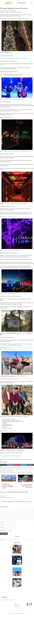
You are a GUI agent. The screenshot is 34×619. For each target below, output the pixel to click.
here (12, 117)
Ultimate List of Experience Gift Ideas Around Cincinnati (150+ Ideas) (8, 486)
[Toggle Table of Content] (10, 52)
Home (15, 603)
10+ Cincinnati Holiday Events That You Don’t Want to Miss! (26, 486)
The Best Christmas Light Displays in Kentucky (12, 455)
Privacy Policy (16, 605)
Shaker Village (22, 333)
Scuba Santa (24, 472)
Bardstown (3, 472)
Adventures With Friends (6, 467)
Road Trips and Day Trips (29, 469)
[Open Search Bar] (30, 3)
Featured (2, 469)
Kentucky (12, 469)
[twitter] (29, 603)
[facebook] (31, 603)
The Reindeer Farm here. (12, 430)
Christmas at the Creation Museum (10, 250)
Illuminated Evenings (4, 345)
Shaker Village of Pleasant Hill (23, 344)
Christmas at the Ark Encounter (10, 293)
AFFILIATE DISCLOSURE (17, 606)
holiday (7, 472)
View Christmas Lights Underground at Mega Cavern (15, 151)
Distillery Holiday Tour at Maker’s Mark (16, 203)
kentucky (11, 472)
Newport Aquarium (17, 472)
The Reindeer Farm (20, 376)
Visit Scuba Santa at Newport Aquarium (12, 99)
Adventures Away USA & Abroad (18, 467)
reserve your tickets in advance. (10, 216)
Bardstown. (2, 65)
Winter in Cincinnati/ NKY (8, 470)
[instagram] (27, 603)
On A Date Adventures (18, 469)
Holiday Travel (7, 469)
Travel (1, 470)
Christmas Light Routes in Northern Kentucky (12, 456)
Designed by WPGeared (21, 613)
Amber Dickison (3, 496)
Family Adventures (29, 467)
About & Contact (17, 604)
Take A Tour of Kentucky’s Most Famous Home (14, 58)
